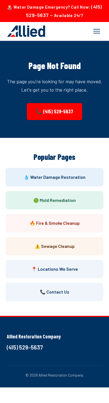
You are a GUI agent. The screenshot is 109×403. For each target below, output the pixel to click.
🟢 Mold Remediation (54, 200)
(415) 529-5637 (25, 347)
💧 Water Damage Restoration (55, 177)
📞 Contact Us (54, 291)
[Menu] (96, 31)
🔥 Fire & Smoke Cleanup (55, 223)
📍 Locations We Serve (54, 269)
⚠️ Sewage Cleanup (55, 246)
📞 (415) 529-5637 (54, 111)
